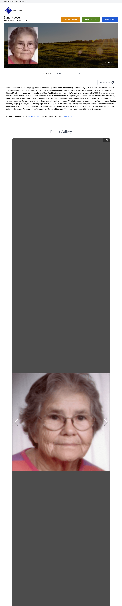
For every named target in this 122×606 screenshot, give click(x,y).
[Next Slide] (106, 422)
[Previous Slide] (16, 422)
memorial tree (33, 116)
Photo (60, 73)
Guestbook (74, 73)
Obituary (46, 73)
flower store (67, 116)
